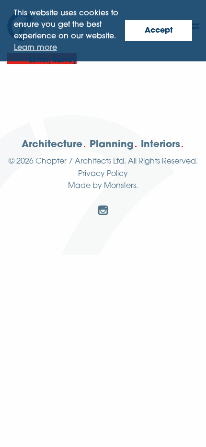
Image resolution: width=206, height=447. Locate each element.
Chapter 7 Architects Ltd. (80, 161)
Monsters (120, 186)
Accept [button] (159, 31)
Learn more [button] (35, 48)
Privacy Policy (103, 174)
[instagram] (103, 210)
